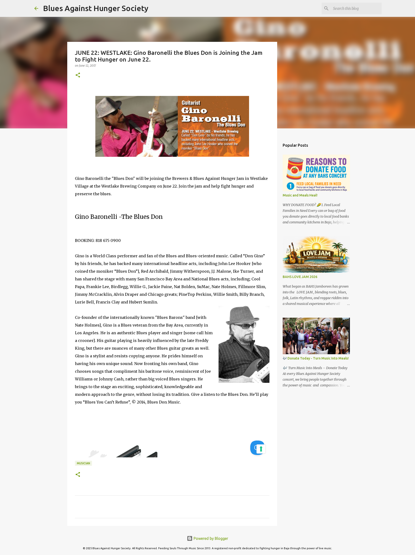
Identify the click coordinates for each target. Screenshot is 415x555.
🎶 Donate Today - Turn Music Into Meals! (316, 358)
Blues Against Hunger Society (95, 8)
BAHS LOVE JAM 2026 (300, 277)
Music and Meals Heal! (300, 195)
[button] (78, 75)
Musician (83, 463)
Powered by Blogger (210, 538)
